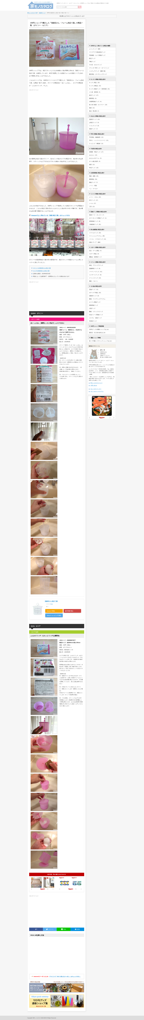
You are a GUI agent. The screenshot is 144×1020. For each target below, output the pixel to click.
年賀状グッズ (93, 321)
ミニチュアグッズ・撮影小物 (97, 71)
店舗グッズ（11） (94, 289)
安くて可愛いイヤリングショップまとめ (100, 341)
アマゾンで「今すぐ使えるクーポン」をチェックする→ (65, 976)
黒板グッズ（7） (93, 182)
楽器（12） (92, 164)
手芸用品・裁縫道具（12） (96, 137)
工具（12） (92, 206)
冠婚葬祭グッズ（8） (95, 268)
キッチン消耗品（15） (95, 85)
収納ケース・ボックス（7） (97, 215)
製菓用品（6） (93, 98)
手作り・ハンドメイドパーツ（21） (99, 140)
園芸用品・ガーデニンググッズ (98, 74)
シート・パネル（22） (95, 197)
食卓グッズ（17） (94, 95)
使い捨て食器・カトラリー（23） (98, 104)
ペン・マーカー (93, 188)
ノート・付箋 (93, 185)
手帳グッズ (92, 61)
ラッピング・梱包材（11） (96, 143)
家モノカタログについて (96, 383)
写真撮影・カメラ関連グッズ (97, 55)
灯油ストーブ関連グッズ (96, 314)
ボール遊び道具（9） (95, 161)
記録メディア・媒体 (94, 242)
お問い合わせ (93, 385)
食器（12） (92, 108)
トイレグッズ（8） (94, 125)
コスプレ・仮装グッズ (95, 318)
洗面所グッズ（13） (94, 119)
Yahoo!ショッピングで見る (54, 615)
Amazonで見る (51, 611)
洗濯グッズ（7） (93, 129)
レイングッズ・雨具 (94, 49)
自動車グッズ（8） (94, 295)
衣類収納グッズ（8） (95, 221)
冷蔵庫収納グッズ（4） (95, 101)
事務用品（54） (93, 179)
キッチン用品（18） (94, 82)
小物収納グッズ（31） (95, 224)
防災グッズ (92, 58)
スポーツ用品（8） (94, 253)
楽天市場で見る (69, 611)
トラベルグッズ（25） (95, 232)
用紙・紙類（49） (94, 176)
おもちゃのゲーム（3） (95, 158)
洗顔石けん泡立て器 (51, 601)
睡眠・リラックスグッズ (96, 311)
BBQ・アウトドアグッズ (96, 265)
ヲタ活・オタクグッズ (95, 64)
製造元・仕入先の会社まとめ (97, 332)
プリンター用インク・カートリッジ (99, 68)
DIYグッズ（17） (94, 200)
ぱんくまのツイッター (95, 389)
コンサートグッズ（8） (95, 274)
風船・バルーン (93, 281)
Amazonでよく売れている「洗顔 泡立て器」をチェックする (50, 215)
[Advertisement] (56, 103)
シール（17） (93, 203)
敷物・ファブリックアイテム (97, 299)
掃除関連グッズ (93, 305)
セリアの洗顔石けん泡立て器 (41, 270)
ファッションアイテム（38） (97, 236)
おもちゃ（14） (93, 155)
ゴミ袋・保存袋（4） (95, 92)
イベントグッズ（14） (95, 278)
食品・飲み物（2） (94, 111)
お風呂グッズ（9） (94, 122)
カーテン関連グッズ (94, 302)
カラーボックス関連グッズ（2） (98, 218)
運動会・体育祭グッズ (95, 257)
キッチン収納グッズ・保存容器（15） (99, 89)
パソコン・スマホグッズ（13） (98, 239)
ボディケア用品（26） (95, 292)
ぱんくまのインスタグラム (97, 391)
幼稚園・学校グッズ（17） (96, 152)
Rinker (51, 603)
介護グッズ (92, 308)
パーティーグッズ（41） (96, 271)
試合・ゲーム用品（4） (95, 250)
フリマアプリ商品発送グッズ (97, 52)
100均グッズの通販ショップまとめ (99, 329)
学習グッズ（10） (94, 167)
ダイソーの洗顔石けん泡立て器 (42, 268)
